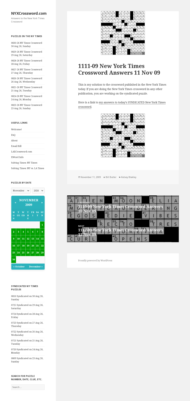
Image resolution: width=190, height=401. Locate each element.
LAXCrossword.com (21, 151)
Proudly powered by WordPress (95, 260)
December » (36, 266)
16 (13, 245)
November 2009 (28, 202)
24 (18, 252)
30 (13, 259)
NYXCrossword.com (29, 13)
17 (18, 245)
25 (23, 252)
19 (28, 245)
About (14, 140)
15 (42, 238)
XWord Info (17, 157)
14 (37, 238)
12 (28, 238)
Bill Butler (111, 177)
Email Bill (16, 146)
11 (23, 238)
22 (42, 245)
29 (42, 252)
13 (32, 238)
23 (13, 252)
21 (37, 245)
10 (18, 238)
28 (37, 252)
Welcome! (16, 129)
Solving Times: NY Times (24, 162)
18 (23, 245)
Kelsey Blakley (128, 177)
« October (19, 266)
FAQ (13, 134)
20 (32, 245)
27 (32, 252)
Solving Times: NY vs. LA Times (27, 168)
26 (28, 252)
